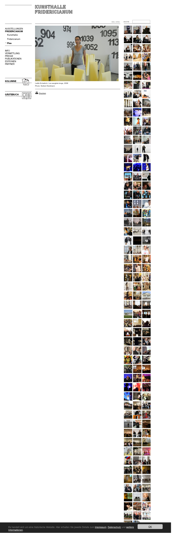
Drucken (42, 93)
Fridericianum (13, 39)
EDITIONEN (10, 61)
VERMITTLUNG (12, 53)
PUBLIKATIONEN (13, 58)
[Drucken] (36, 93)
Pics (9, 43)
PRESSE (9, 56)
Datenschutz (114, 527)
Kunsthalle (12, 35)
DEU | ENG (116, 22)
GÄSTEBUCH (12, 94)
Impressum (100, 527)
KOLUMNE (10, 81)
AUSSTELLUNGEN (14, 28)
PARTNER (10, 64)
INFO (7, 50)
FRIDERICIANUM (14, 31)
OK (150, 526)
